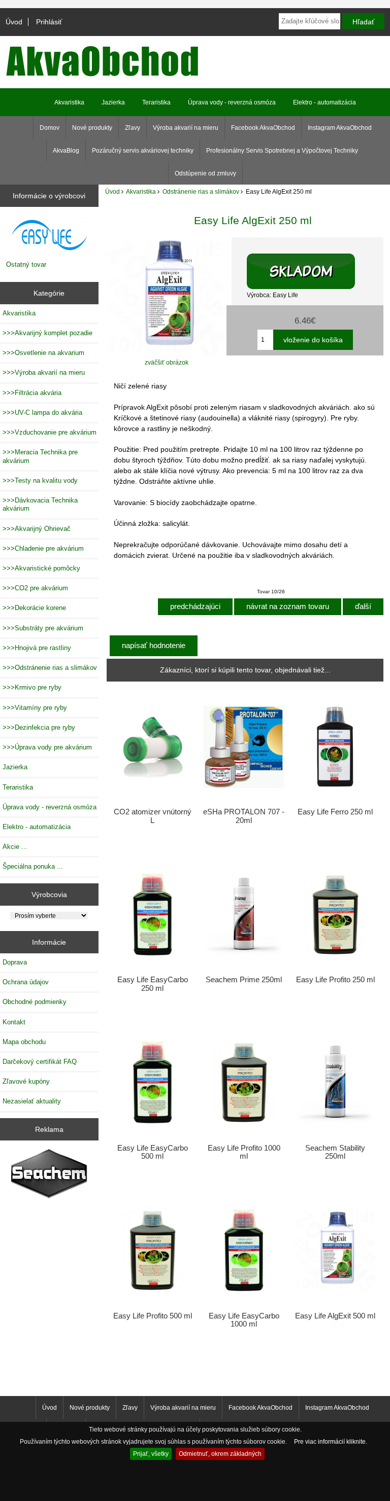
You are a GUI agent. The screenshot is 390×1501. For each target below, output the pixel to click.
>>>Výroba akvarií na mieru (44, 372)
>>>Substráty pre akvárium (43, 628)
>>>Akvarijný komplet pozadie (47, 333)
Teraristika (156, 102)
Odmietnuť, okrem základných (220, 1453)
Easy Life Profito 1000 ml (244, 1152)
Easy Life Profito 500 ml (152, 1316)
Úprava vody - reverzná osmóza (232, 102)
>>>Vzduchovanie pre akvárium (49, 432)
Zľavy (132, 127)
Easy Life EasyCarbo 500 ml (152, 1152)
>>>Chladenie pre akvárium (43, 548)
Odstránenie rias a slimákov (200, 191)
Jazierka (113, 102)
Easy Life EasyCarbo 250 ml (152, 984)
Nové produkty (92, 127)
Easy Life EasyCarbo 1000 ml (244, 1320)
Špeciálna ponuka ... (33, 866)
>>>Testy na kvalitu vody (40, 480)
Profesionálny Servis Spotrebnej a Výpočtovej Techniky (282, 150)
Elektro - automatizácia (324, 102)
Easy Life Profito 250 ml (335, 980)
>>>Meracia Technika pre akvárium (40, 456)
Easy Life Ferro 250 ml (335, 812)
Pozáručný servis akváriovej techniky (142, 150)
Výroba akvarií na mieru (185, 127)
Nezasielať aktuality (32, 1101)
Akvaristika (141, 191)
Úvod (14, 22)
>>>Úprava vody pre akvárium (47, 747)
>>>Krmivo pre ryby (32, 687)
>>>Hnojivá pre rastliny (37, 648)
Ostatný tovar (26, 264)
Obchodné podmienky (35, 1002)
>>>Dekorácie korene (34, 608)
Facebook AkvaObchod (263, 127)
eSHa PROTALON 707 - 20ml (243, 816)
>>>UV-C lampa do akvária (42, 412)
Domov (49, 127)
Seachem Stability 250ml (335, 1152)
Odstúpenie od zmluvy (205, 173)
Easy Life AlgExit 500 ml (335, 1316)
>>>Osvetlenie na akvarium (43, 352)
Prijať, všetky (151, 1453)
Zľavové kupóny (26, 1081)
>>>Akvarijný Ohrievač (37, 528)
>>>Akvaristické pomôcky (41, 568)
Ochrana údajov (26, 982)
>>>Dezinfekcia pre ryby (39, 727)
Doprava (15, 962)
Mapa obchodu (24, 1042)
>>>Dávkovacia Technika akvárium (40, 504)
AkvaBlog (66, 150)
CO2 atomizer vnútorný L (152, 816)
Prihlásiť (49, 22)
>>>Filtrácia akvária (32, 393)
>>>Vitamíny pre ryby (35, 707)
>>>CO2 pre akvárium (35, 588)
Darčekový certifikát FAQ (40, 1061)
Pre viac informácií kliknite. (330, 1441)
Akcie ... (15, 846)
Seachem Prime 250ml (244, 980)
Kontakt (14, 1022)
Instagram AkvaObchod (340, 127)
